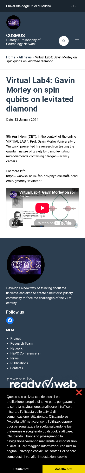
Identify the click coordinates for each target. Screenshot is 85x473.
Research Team (21, 343)
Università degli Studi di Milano (28, 6)
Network (16, 348)
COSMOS (15, 35)
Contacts (16, 368)
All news (25, 57)
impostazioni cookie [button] (52, 456)
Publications (19, 363)
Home (10, 57)
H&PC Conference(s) (25, 353)
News (14, 358)
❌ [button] (79, 392)
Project (15, 339)
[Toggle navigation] (75, 41)
